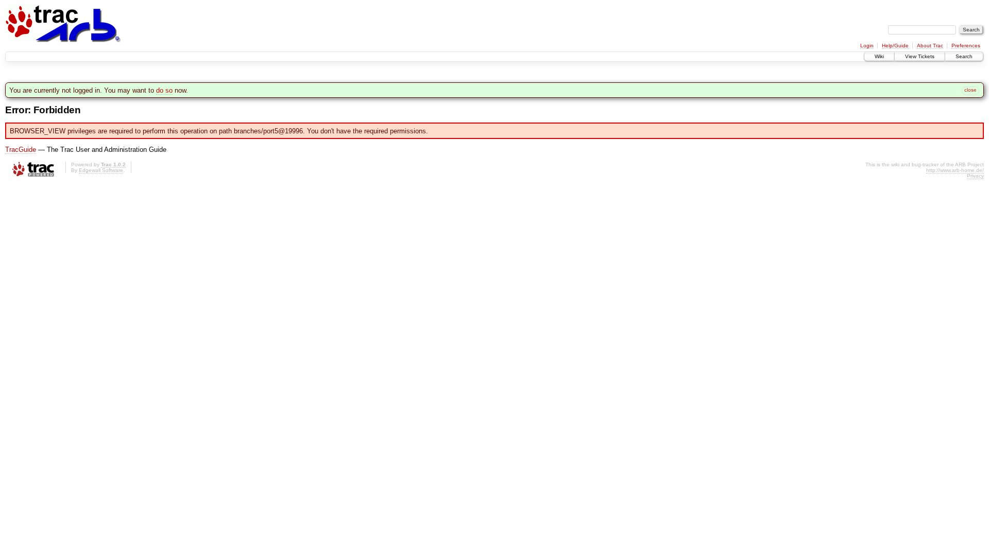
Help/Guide (895, 45)
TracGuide (20, 149)
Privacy (975, 176)
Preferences (965, 45)
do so (164, 90)
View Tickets (919, 56)
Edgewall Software (101, 170)
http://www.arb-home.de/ (955, 170)
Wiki (879, 56)
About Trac (930, 45)
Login (867, 45)
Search (964, 56)
